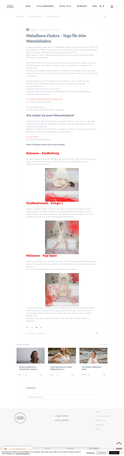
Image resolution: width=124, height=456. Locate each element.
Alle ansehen (103, 344)
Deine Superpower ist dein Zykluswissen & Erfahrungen (61, 368)
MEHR (97, 429)
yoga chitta (61, 415)
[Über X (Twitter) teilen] (32, 327)
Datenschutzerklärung (23, 454)
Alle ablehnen (102, 453)
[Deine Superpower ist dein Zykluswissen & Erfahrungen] (62, 355)
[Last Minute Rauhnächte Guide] (93, 355)
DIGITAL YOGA (100, 420)
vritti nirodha (61, 420)
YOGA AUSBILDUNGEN (103, 416)
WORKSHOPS (100, 425)
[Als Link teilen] (41, 327)
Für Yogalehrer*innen (34, 16)
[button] (95, 6)
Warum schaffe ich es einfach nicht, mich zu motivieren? (28, 368)
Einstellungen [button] (91, 453)
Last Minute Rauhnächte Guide (92, 368)
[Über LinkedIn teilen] (36, 327)
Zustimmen (114, 453)
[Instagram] (101, 6)
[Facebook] (104, 6)
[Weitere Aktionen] (97, 30)
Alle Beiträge (20, 16)
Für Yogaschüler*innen (52, 16)
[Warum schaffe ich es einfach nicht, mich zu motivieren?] (31, 355)
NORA (97, 412)
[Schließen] (122, 452)
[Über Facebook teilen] (27, 327)
